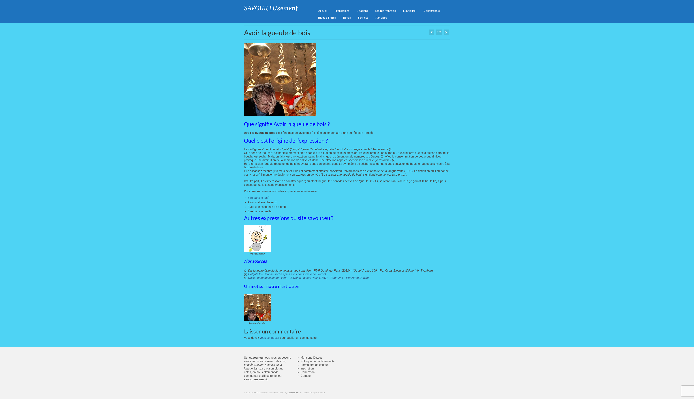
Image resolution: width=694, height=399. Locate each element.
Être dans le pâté (258, 197)
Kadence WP (293, 393)
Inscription (307, 368)
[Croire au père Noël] (431, 32)
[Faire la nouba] (446, 32)
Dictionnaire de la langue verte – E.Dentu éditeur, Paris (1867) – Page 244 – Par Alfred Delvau (308, 277)
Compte (306, 375)
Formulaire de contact (314, 364)
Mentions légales (311, 357)
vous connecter (269, 337)
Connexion (308, 372)
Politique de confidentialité (318, 361)
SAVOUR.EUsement (271, 8)
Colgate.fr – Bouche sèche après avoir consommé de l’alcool (287, 274)
